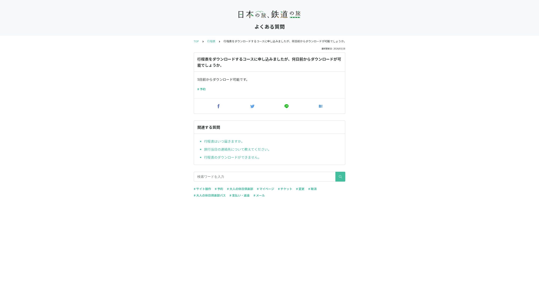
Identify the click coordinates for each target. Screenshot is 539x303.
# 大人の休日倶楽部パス (210, 195)
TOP (196, 41)
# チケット (285, 189)
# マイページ (265, 189)
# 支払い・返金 (239, 195)
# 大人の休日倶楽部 (240, 189)
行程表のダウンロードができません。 (232, 157)
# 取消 (312, 189)
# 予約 (201, 89)
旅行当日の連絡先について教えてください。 (237, 149)
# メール (259, 195)
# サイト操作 (202, 189)
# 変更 (300, 189)
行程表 (211, 41)
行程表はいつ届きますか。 (224, 141)
